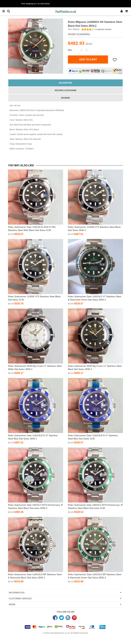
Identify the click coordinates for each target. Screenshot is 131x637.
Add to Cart (88, 59)
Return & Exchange (65, 90)
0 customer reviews (102, 29)
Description (65, 83)
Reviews (65, 98)
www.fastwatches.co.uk (60, 633)
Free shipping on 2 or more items (35, 4)
